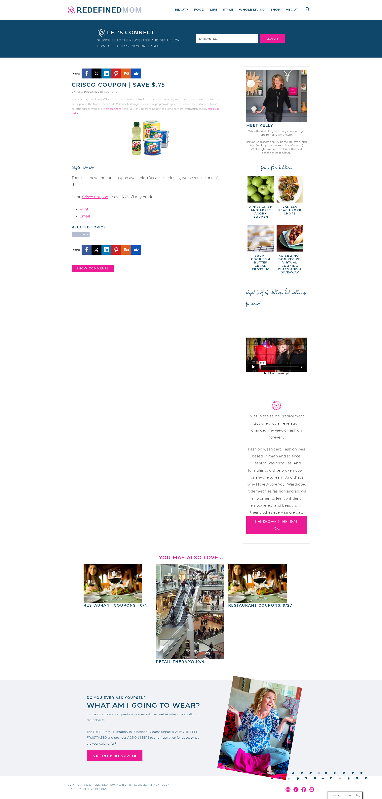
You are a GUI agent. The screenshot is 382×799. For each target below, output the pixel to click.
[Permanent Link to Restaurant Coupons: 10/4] (113, 601)
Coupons (110, 91)
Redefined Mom (105, 10)
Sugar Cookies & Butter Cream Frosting (261, 262)
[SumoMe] (136, 73)
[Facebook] (87, 73)
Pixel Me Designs (95, 789)
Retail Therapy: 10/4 (180, 662)
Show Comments (92, 268)
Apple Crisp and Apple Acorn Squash (260, 211)
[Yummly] (126, 73)
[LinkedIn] (106, 73)
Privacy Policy (158, 784)
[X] (96, 73)
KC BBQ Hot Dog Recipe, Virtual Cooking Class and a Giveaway (290, 264)
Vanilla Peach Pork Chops (289, 210)
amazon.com (113, 108)
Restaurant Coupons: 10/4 (115, 605)
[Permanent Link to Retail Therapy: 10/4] (190, 657)
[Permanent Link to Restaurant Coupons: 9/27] (257, 601)
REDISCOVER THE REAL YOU (276, 525)
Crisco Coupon (95, 197)
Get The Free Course (114, 755)
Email (85, 216)
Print (84, 209)
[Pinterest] (116, 73)
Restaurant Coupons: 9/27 (260, 605)
